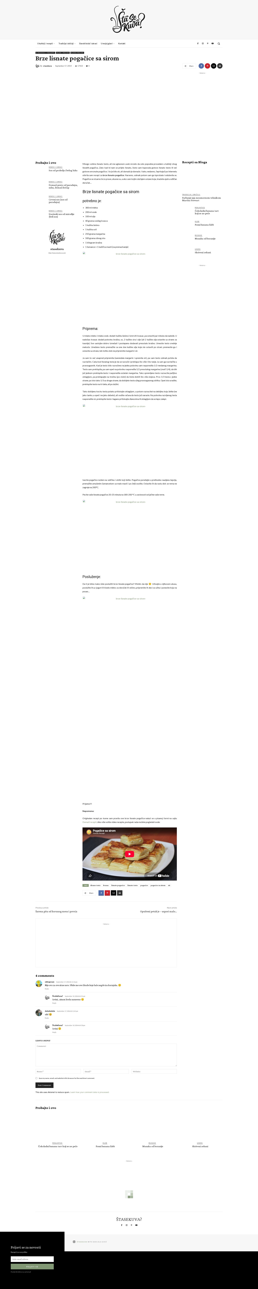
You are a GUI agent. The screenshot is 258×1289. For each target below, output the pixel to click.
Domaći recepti (90, 822)
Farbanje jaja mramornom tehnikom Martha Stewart (201, 199)
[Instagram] (202, 43)
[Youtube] (212, 43)
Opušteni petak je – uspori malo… (158, 911)
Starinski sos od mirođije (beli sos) (61, 215)
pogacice (144, 885)
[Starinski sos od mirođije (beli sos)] (41, 215)
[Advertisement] (106, 944)
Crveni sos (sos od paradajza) (58, 200)
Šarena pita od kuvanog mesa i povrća (56, 911)
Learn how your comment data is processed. (89, 1092)
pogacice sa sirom (158, 885)
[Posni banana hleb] (187, 225)
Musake (198, 235)
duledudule (50, 1011)
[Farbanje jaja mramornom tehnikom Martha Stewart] (202, 178)
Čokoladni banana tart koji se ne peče (207, 212)
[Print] (220, 66)
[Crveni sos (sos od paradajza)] (41, 200)
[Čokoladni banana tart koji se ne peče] (187, 211)
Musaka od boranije (205, 238)
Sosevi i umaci (55, 167)
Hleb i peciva (63, 53)
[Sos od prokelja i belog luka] (41, 171)
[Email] (213, 66)
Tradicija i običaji (191, 194)
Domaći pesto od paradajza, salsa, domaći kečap (63, 186)
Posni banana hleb (204, 224)
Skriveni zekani (203, 252)
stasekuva (47, 66)
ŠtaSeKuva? (57, 996)
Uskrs (197, 249)
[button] (219, 43)
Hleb (197, 221)
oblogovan (49, 982)
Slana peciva (77, 53)
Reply (47, 989)
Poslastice (200, 207)
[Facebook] (198, 43)
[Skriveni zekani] (187, 253)
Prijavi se (32, 1266)
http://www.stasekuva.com (57, 253)
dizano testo (95, 885)
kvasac (106, 885)
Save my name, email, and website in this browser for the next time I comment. (67, 1078)
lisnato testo (133, 885)
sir (169, 885)
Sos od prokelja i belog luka (63, 170)
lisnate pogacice (118, 885)
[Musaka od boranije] (187, 239)
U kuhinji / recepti (45, 53)
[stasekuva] (37, 66)
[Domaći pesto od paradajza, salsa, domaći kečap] (41, 186)
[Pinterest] (207, 43)
